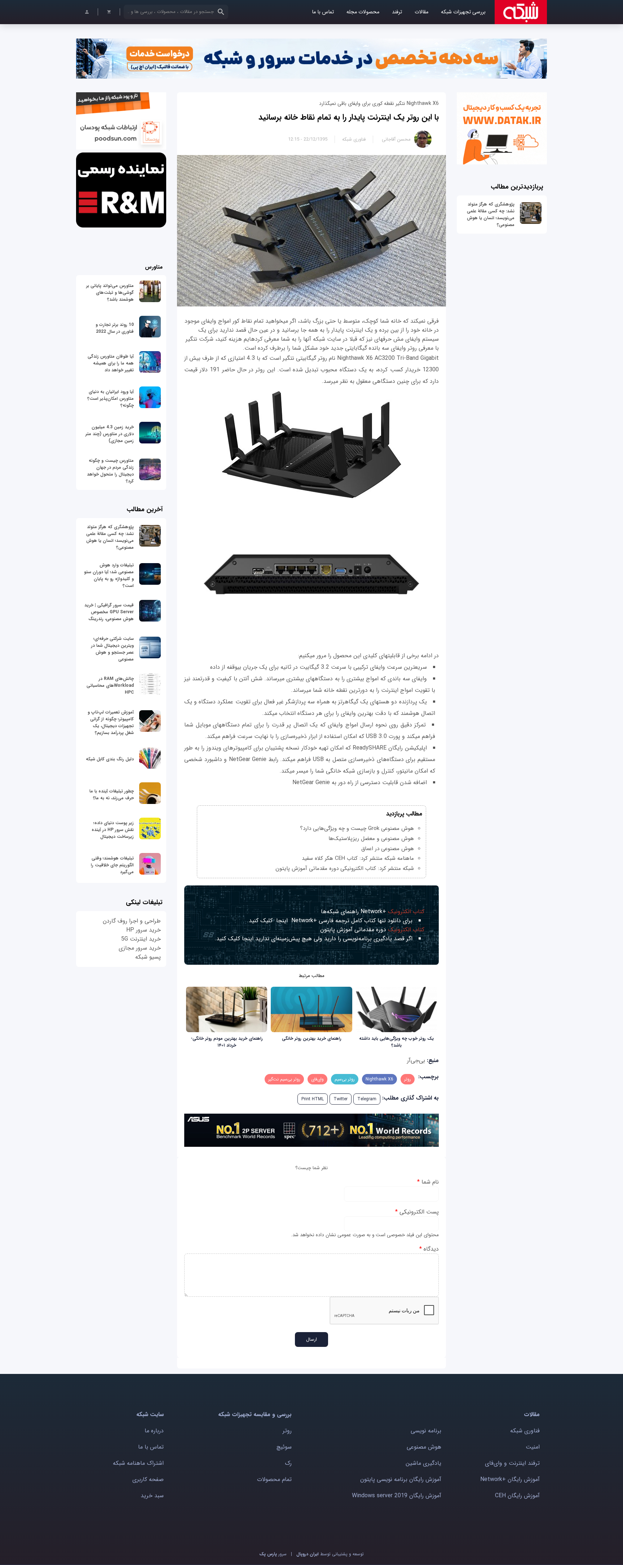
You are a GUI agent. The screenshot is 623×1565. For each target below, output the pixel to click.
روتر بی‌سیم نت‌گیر (284, 1079)
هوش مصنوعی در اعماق (387, 848)
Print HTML (312, 1099)
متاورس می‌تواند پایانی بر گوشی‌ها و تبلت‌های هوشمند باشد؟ (110, 292)
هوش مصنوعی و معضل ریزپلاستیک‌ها (371, 838)
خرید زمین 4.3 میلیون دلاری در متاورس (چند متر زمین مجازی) (109, 434)
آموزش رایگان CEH (517, 1495)
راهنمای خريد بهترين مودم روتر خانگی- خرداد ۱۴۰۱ (227, 1042)
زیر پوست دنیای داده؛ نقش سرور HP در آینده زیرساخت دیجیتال (113, 829)
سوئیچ (284, 1446)
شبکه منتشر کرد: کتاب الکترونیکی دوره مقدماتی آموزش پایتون (344, 868)
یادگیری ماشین (423, 1463)
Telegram (366, 1099)
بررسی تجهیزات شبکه (463, 12)
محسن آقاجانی (396, 139)
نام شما (428, 1181)
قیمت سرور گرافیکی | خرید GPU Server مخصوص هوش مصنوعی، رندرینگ (109, 612)
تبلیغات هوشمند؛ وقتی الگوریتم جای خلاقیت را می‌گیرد (112, 865)
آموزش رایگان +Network (510, 1479)
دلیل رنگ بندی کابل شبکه (110, 759)
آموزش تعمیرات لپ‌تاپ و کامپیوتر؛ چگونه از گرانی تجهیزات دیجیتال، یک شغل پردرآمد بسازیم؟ (111, 722)
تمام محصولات (274, 1479)
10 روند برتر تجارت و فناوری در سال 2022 (115, 328)
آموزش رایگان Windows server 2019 (396, 1495)
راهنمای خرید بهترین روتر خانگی (311, 1038)
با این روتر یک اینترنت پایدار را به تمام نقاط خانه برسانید (349, 117)
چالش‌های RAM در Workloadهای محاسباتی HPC (110, 685)
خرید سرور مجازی (140, 947)
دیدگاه (429, 1249)
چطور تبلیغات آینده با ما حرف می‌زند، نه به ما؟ (111, 794)
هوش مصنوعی (424, 1446)
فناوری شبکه (354, 139)
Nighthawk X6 (379, 1079)
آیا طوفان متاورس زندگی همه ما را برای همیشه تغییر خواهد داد (111, 363)
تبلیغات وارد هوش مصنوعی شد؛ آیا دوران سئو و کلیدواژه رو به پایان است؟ (109, 575)
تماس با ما (323, 12)
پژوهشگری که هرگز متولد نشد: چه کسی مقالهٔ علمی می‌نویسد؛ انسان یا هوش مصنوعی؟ (490, 214)
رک (288, 1463)
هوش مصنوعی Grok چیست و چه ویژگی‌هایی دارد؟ (357, 828)
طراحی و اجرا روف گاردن (132, 920)
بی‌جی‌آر (416, 1060)
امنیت (533, 1446)
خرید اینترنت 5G (141, 938)
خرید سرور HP (143, 929)
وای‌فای (317, 1079)
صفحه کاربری (148, 1479)
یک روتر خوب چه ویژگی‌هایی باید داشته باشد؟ (396, 1042)
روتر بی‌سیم (345, 1079)
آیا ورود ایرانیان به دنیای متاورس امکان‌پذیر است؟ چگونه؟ (110, 398)
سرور (273, 1554)
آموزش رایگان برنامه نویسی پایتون (400, 1479)
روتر (407, 1079)
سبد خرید (152, 1495)
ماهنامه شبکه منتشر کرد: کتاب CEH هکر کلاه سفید (358, 858)
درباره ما (154, 1430)
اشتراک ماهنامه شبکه (138, 1463)
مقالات (421, 12)
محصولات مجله (362, 12)
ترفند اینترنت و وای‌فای (512, 1463)
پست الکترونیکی (417, 1211)
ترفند (397, 12)
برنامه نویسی (426, 1430)
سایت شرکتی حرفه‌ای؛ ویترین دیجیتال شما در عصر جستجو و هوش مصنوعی (112, 649)
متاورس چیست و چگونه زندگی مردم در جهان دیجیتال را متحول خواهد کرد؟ (110, 471)
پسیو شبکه (148, 956)
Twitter (340, 1099)
